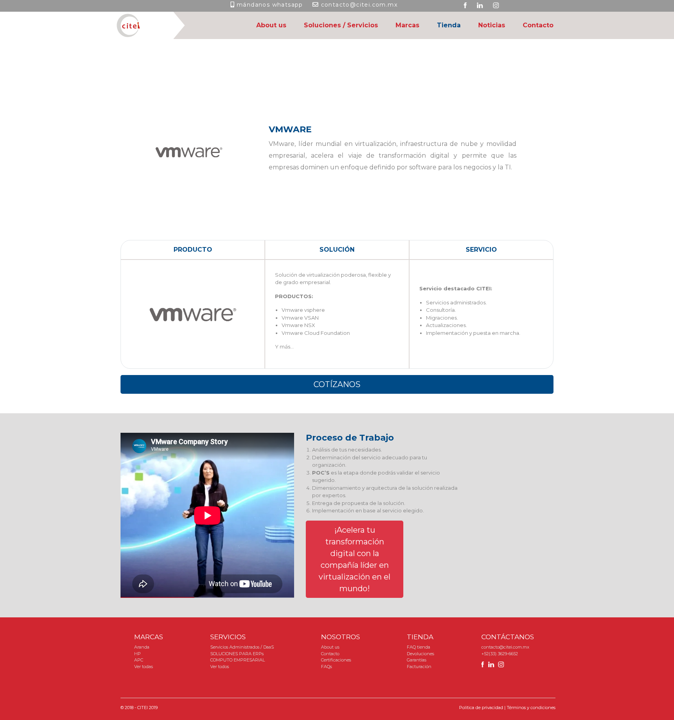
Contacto (538, 25)
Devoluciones (420, 653)
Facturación (419, 666)
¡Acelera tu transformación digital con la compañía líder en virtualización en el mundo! (354, 559)
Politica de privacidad (481, 707)
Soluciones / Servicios (341, 25)
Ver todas (143, 666)
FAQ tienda (418, 647)
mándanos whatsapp (270, 4)
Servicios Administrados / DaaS (242, 647)
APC (138, 660)
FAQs (326, 666)
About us (271, 25)
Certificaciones (336, 660)
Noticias (491, 25)
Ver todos (219, 666)
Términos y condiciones (531, 707)
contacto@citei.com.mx (359, 4)
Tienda (449, 25)
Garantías (416, 660)
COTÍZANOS (337, 384)
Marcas (407, 25)
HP (137, 653)
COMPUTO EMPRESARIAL (237, 660)
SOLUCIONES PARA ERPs (237, 653)
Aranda (141, 647)
